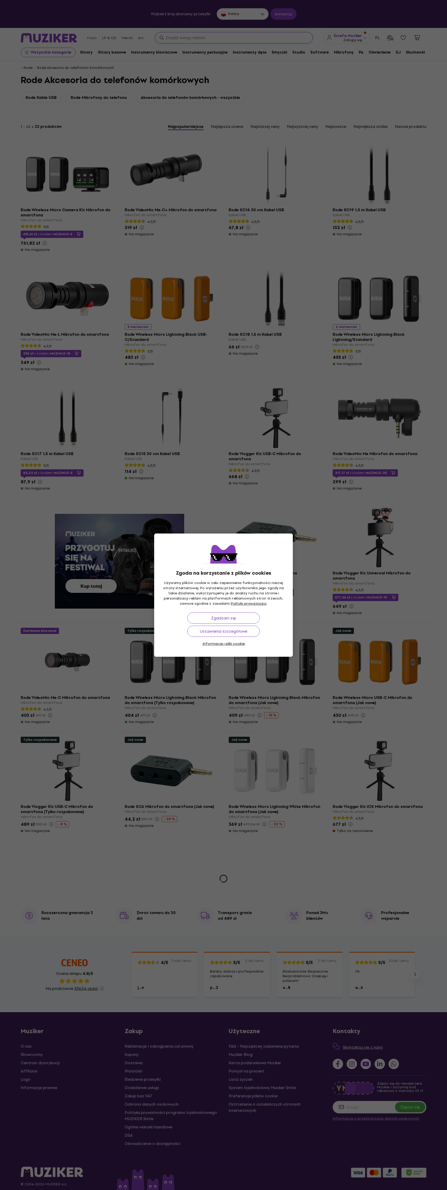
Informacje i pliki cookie (224, 643)
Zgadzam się (223, 618)
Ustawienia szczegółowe (223, 631)
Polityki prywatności (248, 604)
